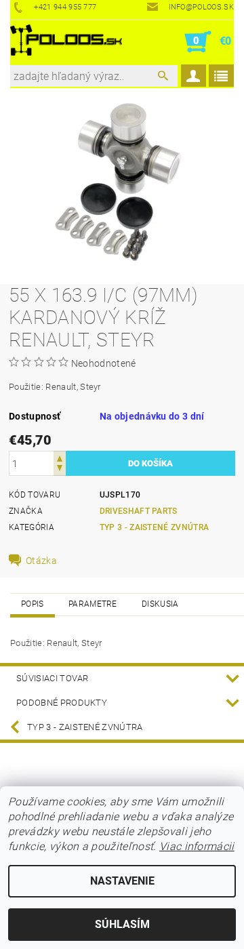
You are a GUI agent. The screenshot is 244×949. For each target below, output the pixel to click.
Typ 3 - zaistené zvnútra (154, 527)
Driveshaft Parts (139, 511)
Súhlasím (122, 924)
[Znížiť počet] (60, 469)
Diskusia (160, 604)
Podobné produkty (61, 703)
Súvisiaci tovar (52, 678)
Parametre (92, 604)
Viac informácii (197, 846)
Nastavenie (122, 880)
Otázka (41, 560)
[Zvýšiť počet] (60, 457)
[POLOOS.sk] (66, 42)
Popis (32, 604)
